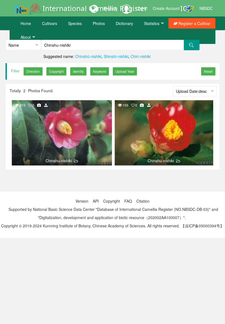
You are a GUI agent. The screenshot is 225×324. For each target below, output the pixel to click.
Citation (143, 201)
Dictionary (124, 23)
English (109, 8)
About (26, 37)
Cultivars (49, 23)
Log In (141, 8)
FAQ (128, 201)
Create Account (166, 8)
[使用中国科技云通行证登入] (189, 8)
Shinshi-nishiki (116, 56)
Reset (208, 71)
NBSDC (206, 8)
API (96, 201)
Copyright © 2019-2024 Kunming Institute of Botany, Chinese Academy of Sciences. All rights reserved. (90, 225)
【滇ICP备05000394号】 (202, 225)
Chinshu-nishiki (59, 160)
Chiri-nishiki (141, 56)
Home (26, 23)
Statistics (151, 23)
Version (81, 201)
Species (75, 23)
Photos (99, 23)
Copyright (111, 201)
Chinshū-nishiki (88, 56)
